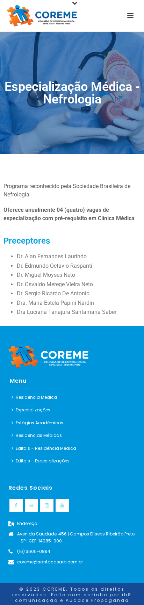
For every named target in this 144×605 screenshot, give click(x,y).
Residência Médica (36, 397)
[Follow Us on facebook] (16, 505)
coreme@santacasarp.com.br (50, 562)
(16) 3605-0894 (33, 551)
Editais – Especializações (43, 461)
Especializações (33, 410)
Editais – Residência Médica (46, 448)
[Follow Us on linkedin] (31, 505)
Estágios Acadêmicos (39, 423)
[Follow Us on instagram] (46, 505)
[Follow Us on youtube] (62, 505)
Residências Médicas (39, 435)
